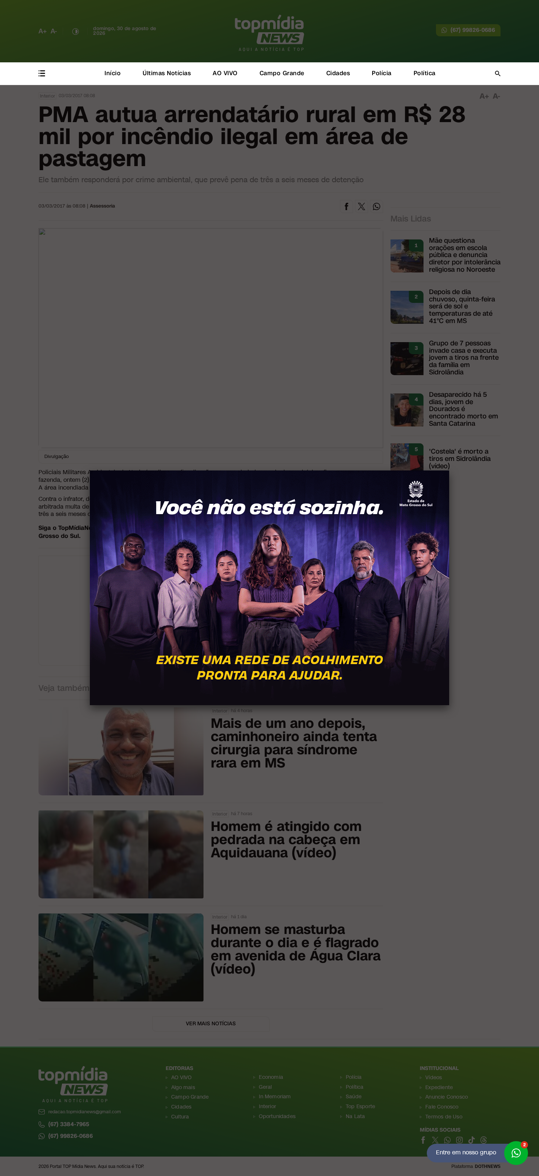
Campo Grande (282, 73)
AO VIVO (225, 73)
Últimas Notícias (167, 73)
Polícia (382, 73)
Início (112, 73)
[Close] (449, 470)
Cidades (338, 73)
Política (425, 73)
